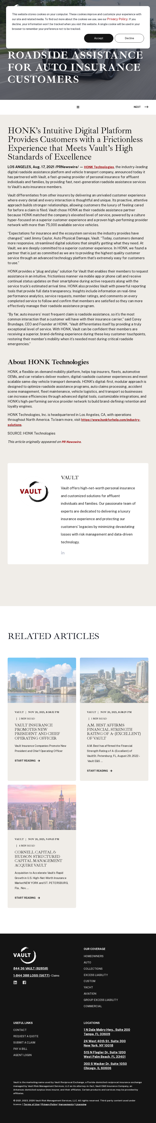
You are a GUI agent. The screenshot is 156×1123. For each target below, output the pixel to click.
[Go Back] (78, 107)
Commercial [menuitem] (93, 1006)
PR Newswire (71, 442)
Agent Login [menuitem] (22, 1055)
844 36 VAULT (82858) (30, 968)
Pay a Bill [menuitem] (20, 1048)
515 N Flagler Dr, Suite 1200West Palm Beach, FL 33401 (105, 1055)
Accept (98, 38)
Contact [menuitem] (20, 1030)
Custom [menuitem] (89, 981)
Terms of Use (32, 1104)
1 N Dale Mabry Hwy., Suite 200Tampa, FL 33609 (107, 1032)
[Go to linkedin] (63, 553)
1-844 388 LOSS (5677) (31, 975)
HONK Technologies (99, 167)
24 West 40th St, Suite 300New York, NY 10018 (105, 1043)
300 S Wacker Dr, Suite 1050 (105, 1064)
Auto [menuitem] (87, 962)
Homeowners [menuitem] (93, 956)
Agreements (66, 1104)
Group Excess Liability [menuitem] (101, 999)
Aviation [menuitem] (90, 993)
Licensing (81, 1104)
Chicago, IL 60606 (97, 1068)
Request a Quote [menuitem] (25, 1036)
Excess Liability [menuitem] (96, 975)
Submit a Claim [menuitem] (24, 1042)
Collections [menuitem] (93, 968)
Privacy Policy (117, 19)
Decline (129, 38)
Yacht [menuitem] (88, 987)
